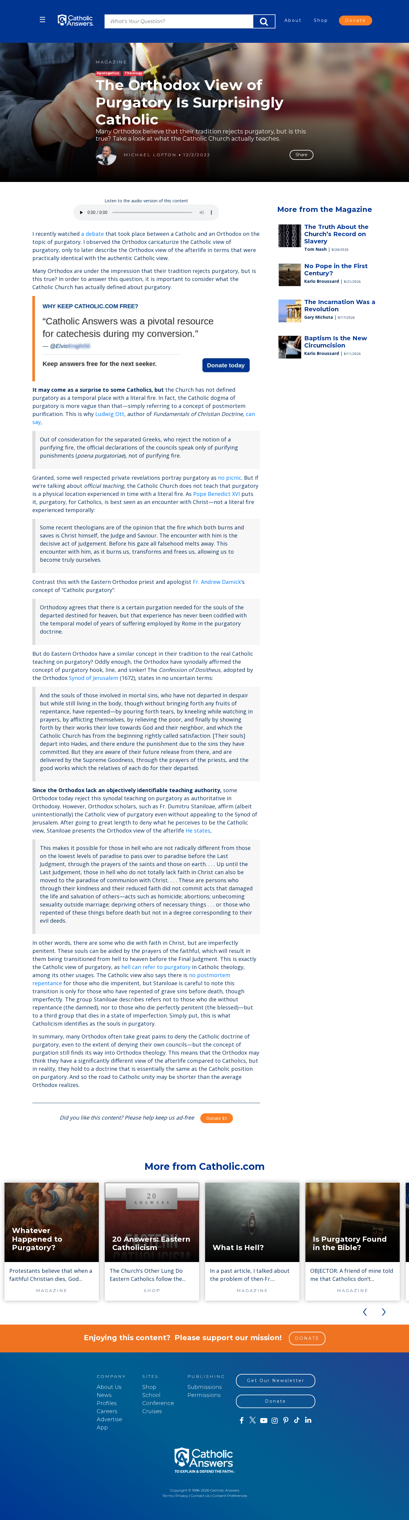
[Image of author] (106, 155)
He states (198, 830)
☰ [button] (42, 19)
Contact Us (200, 1495)
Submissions (204, 1387)
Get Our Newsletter (276, 1380)
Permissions (204, 1395)
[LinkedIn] (308, 1420)
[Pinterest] (285, 1420)
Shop (321, 20)
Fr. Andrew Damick (217, 581)
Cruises (152, 1411)
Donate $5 (216, 1118)
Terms (167, 1495)
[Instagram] (274, 1420)
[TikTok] (296, 1420)
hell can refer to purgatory (155, 967)
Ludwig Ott (109, 413)
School (151, 1395)
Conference (158, 1403)
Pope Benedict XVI (216, 493)
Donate (355, 20)
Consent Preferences (229, 1495)
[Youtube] (263, 1420)
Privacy (181, 1495)
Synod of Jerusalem (93, 677)
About (293, 20)
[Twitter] (252, 1420)
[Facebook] (241, 1420)
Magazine (111, 62)
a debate (92, 233)
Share (301, 154)
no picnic (229, 477)
